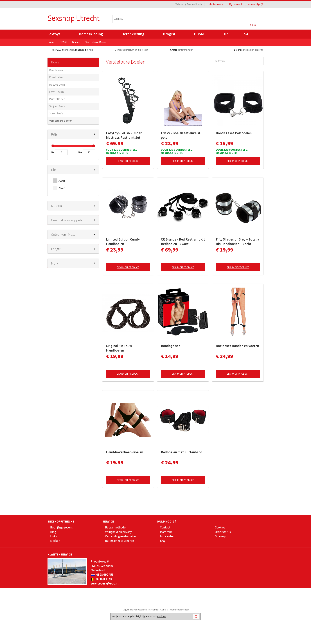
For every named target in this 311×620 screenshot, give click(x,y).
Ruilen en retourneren (119, 541)
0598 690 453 (105, 575)
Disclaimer (153, 609)
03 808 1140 (104, 579)
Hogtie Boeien (57, 84)
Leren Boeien (56, 92)
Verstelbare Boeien (60, 120)
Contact (165, 527)
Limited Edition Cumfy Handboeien (123, 241)
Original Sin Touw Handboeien (119, 348)
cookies (161, 616)
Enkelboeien (56, 77)
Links (53, 536)
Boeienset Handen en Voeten (237, 346)
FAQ (162, 541)
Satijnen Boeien (57, 106)
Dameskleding (91, 34)
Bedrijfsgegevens (61, 527)
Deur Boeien (56, 70)
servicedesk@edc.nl (104, 583)
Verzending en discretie (120, 536)
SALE (248, 34)
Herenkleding (132, 34)
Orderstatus (223, 532)
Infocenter (167, 536)
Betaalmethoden (116, 527)
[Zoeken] (190, 19)
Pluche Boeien (57, 99)
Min (53, 152)
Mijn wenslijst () (255, 4)
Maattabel (166, 532)
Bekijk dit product (128, 161)
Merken (55, 541)
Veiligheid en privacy (118, 532)
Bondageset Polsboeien (234, 133)
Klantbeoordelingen (179, 609)
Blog (53, 532)
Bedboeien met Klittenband (181, 452)
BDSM (199, 34)
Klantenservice (216, 4)
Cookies (220, 527)
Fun (225, 34)
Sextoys (54, 34)
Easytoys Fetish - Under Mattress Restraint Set (124, 135)
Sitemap (220, 536)
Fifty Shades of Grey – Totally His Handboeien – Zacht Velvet (237, 241)
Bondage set (170, 346)
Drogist (169, 34)
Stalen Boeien (56, 113)
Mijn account (235, 4)
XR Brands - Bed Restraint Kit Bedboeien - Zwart (183, 241)
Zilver (61, 188)
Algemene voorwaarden (135, 609)
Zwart (61, 181)
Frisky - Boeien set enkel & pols (180, 135)
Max (80, 152)
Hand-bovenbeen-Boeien (124, 452)
